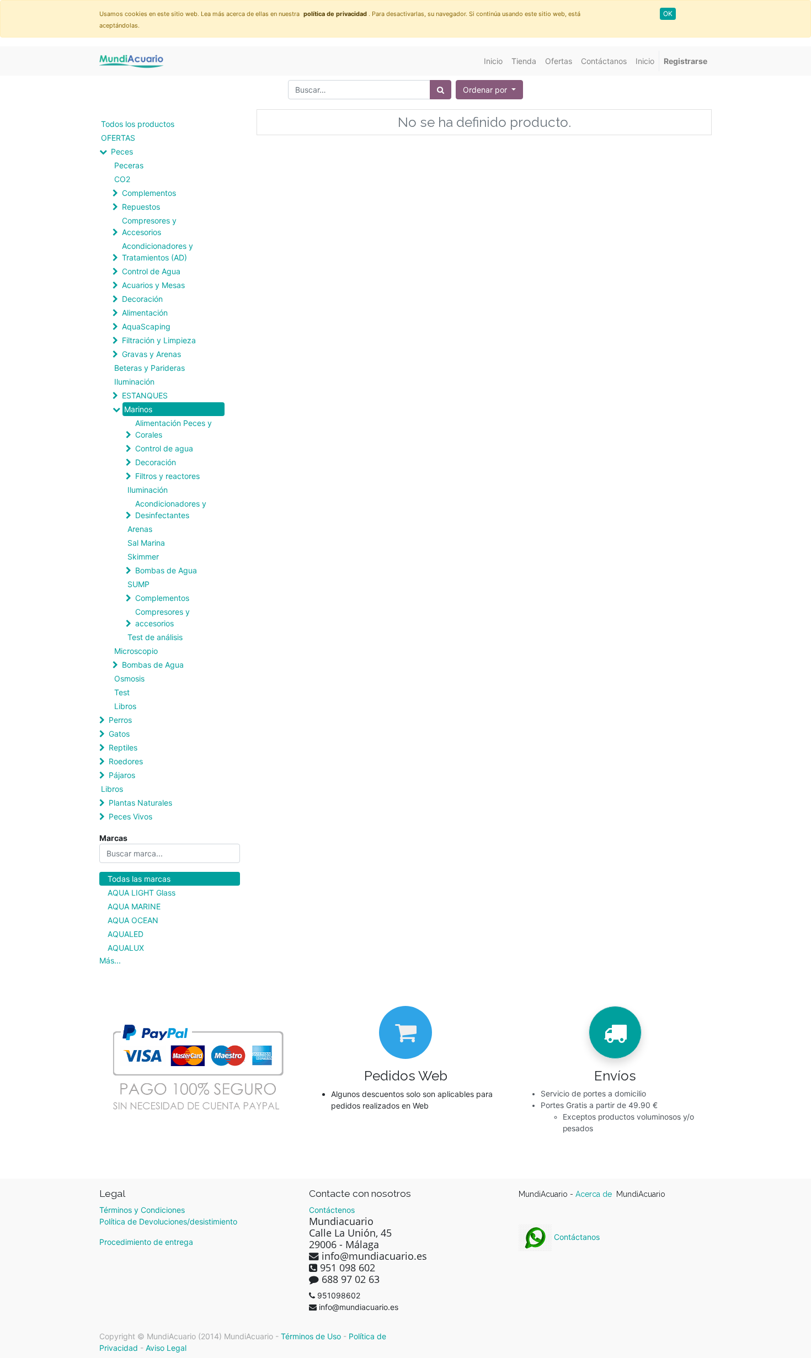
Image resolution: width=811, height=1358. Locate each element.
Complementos (149, 193)
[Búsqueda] (440, 89)
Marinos (138, 409)
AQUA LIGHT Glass (141, 892)
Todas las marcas (139, 878)
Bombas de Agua (166, 570)
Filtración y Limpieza (159, 340)
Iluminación (134, 381)
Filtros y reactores (167, 476)
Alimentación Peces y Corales (173, 428)
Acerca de (594, 1194)
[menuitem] (493, 61)
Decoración (142, 298)
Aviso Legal (166, 1347)
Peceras (128, 165)
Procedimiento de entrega (146, 1242)
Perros (120, 720)
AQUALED (125, 934)
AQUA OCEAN (133, 920)
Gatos (119, 733)
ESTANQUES (145, 395)
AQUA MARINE (134, 906)
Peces (122, 151)
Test (122, 692)
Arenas (139, 529)
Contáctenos (332, 1210)
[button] (489, 89)
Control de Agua (151, 271)
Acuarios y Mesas (153, 285)
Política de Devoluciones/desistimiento (168, 1221)
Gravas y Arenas (151, 354)
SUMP (138, 584)
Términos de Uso (311, 1336)
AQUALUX (126, 947)
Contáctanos (576, 1237)
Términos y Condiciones (142, 1210)
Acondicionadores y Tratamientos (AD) (157, 251)
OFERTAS (118, 137)
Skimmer (143, 556)
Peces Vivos (130, 816)
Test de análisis (155, 637)
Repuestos (141, 206)
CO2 (122, 179)
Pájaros (122, 775)
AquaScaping (146, 326)
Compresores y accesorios (162, 617)
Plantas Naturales (140, 802)
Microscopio (136, 651)
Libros (125, 706)
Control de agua (164, 448)
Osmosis (129, 678)
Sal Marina (146, 542)
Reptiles (123, 747)
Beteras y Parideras (149, 367)
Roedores (126, 761)
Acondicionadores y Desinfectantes (170, 509)
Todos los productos (137, 124)
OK (668, 13)
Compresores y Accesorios (149, 226)
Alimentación (145, 312)
